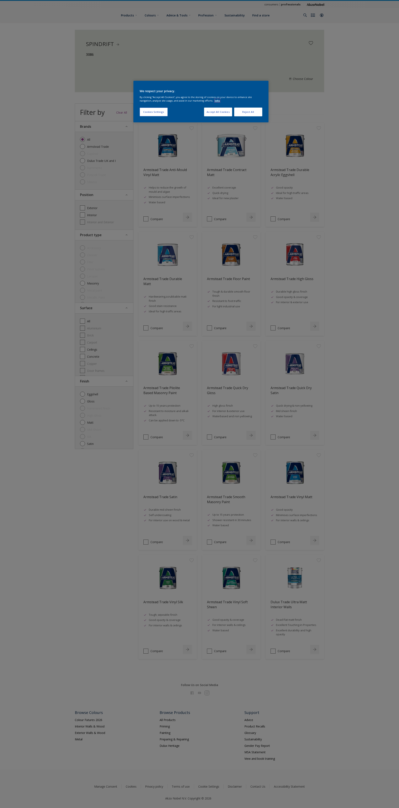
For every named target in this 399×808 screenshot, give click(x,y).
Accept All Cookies (218, 111)
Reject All (248, 111)
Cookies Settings (153, 111)
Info (217, 100)
